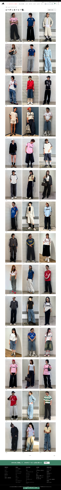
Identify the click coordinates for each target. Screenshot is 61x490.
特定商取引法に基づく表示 (44, 486)
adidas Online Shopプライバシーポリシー (35, 486)
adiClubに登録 (53, 2)
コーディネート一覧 (14, 7)
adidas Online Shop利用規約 (25, 486)
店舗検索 (43, 2)
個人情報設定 (15, 486)
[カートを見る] (58, 4)
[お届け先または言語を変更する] (58, 2)
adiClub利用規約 (19, 486)
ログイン (56, 2)
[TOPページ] (3, 4)
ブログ (45, 2)
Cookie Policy (49, 486)
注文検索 (50, 2)
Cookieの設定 (11, 486)
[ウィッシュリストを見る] (56, 4)
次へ (54, 455)
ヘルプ (47, 2)
